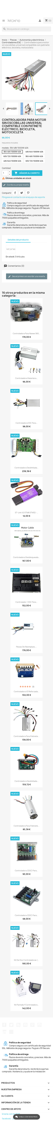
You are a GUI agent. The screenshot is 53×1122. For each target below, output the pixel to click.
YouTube (25, 1025)
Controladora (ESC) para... (26, 870)
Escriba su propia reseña (18, 185)
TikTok (11, 1032)
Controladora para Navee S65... (26, 333)
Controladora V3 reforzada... (26, 691)
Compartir (15, 192)
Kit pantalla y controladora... (26, 1005)
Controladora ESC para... (27, 423)
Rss (18, 1025)
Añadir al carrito (27, 172)
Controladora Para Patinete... (26, 826)
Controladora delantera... (26, 378)
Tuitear (21, 192)
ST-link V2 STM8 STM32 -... (26, 512)
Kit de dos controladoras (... (26, 960)
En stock (10, 256)
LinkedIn (4, 1032)
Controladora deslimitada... (27, 467)
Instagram (39, 1025)
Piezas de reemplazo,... (26, 647)
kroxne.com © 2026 (11, 1114)
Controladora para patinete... (26, 736)
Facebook (4, 1025)
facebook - (7, 1118)
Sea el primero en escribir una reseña (28, 276)
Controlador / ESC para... (26, 602)
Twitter (11, 1025)
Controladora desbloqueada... (26, 557)
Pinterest (28, 192)
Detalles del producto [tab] (18, 239)
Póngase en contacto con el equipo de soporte (23, 197)
